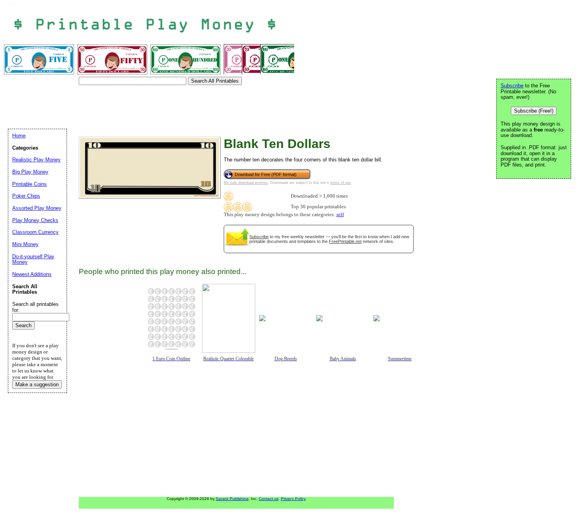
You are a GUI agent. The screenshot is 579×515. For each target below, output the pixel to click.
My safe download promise (246, 183)
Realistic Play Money (36, 160)
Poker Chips (26, 196)
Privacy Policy (293, 498)
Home (19, 136)
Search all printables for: (35, 307)
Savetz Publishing (232, 498)
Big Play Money (30, 172)
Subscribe (259, 236)
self (340, 214)
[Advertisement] (151, 105)
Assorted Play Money (36, 208)
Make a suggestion (37, 384)
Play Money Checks (35, 220)
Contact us (268, 498)
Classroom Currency (35, 232)
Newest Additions (32, 274)
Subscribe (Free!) (533, 111)
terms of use (340, 183)
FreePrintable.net (345, 241)
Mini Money (25, 244)
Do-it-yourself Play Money (33, 259)
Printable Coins (29, 184)
